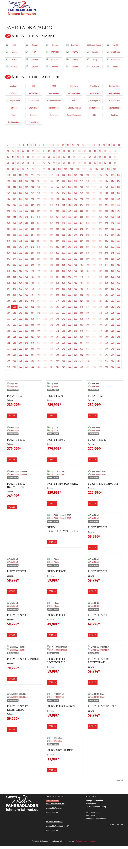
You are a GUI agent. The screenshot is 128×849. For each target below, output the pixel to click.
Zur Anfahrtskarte (116, 825)
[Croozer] (54, 45)
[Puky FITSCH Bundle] (23, 649)
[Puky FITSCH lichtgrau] (63, 649)
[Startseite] (22, 8)
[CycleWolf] (74, 45)
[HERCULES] (54, 52)
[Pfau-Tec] (54, 59)
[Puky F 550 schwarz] (63, 474)
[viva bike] (94, 66)
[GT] (33, 52)
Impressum (92, 841)
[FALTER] (114, 45)
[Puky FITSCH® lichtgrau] (104, 649)
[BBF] (13, 45)
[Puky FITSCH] (104, 606)
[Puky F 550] (23, 386)
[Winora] (114, 66)
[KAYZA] (74, 52)
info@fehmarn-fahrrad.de (98, 819)
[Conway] (33, 45)
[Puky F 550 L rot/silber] (23, 474)
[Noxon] (13, 59)
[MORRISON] (114, 52)
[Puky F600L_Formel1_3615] (63, 518)
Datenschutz (81, 841)
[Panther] (33, 59)
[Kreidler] (94, 52)
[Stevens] (33, 66)
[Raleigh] (13, 66)
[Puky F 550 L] (23, 430)
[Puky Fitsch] (104, 518)
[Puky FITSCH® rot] (63, 697)
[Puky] (94, 59)
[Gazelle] (13, 52)
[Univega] (54, 66)
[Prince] (74, 59)
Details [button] (11, 416)
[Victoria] (74, 66)
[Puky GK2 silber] (63, 741)
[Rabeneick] (114, 59)
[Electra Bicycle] (94, 45)
